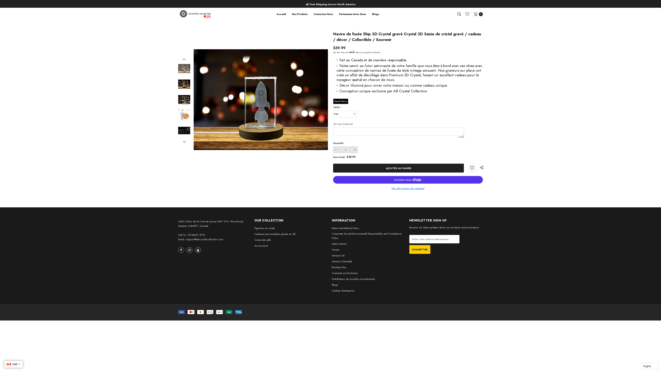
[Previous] (184, 59)
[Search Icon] (459, 14)
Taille (337, 107)
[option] (330, 4)
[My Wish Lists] (467, 14)
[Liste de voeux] (472, 168)
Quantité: (338, 143)
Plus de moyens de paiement (408, 188)
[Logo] (195, 14)
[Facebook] (181, 250)
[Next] (184, 141)
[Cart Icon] (476, 14)
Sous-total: (339, 157)
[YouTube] (198, 250)
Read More (340, 101)
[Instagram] (189, 250)
